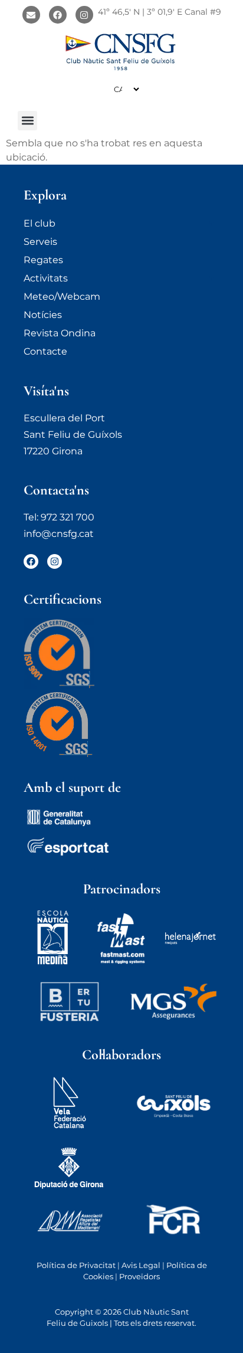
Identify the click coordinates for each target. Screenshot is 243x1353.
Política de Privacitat (76, 1265)
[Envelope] (31, 15)
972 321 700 (67, 517)
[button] (27, 120)
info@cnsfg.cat (59, 533)
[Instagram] (84, 15)
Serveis (40, 241)
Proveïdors (139, 1276)
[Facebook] (58, 15)
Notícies (43, 314)
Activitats (46, 278)
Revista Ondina (60, 333)
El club (39, 223)
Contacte (45, 351)
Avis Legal (140, 1265)
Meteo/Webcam (62, 296)
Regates (43, 260)
